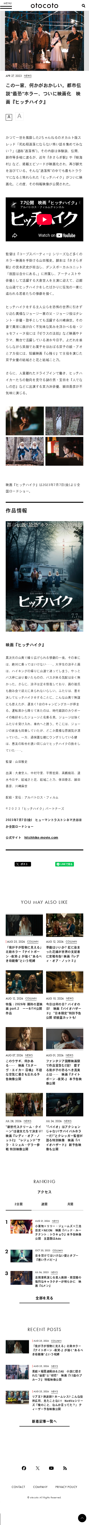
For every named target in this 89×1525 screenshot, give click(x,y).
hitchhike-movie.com (41, 837)
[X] (37, 1468)
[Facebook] (24, 1468)
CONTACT (18, 1487)
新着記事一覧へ (44, 1422)
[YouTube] (51, 1468)
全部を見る (44, 1298)
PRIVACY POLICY (66, 1487)
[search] (83, 5)
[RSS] (65, 1468)
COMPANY (40, 1487)
